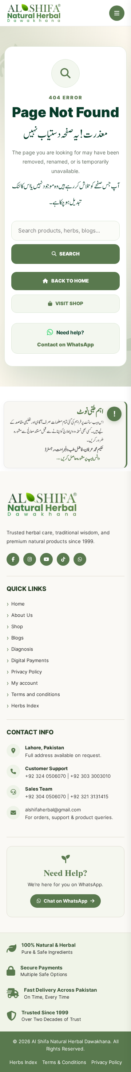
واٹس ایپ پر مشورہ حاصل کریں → (77, 458)
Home (18, 604)
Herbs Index (25, 705)
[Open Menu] (116, 13)
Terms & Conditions (64, 1062)
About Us (22, 615)
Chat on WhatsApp (65, 901)
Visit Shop (69, 303)
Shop (17, 626)
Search (69, 254)
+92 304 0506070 (45, 796)
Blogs (17, 638)
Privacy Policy (26, 672)
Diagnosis (22, 649)
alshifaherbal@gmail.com (53, 809)
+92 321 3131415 (89, 796)
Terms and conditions (35, 694)
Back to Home (70, 281)
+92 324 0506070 (45, 776)
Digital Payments (30, 660)
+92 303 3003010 (90, 776)
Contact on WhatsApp (65, 344)
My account (24, 683)
